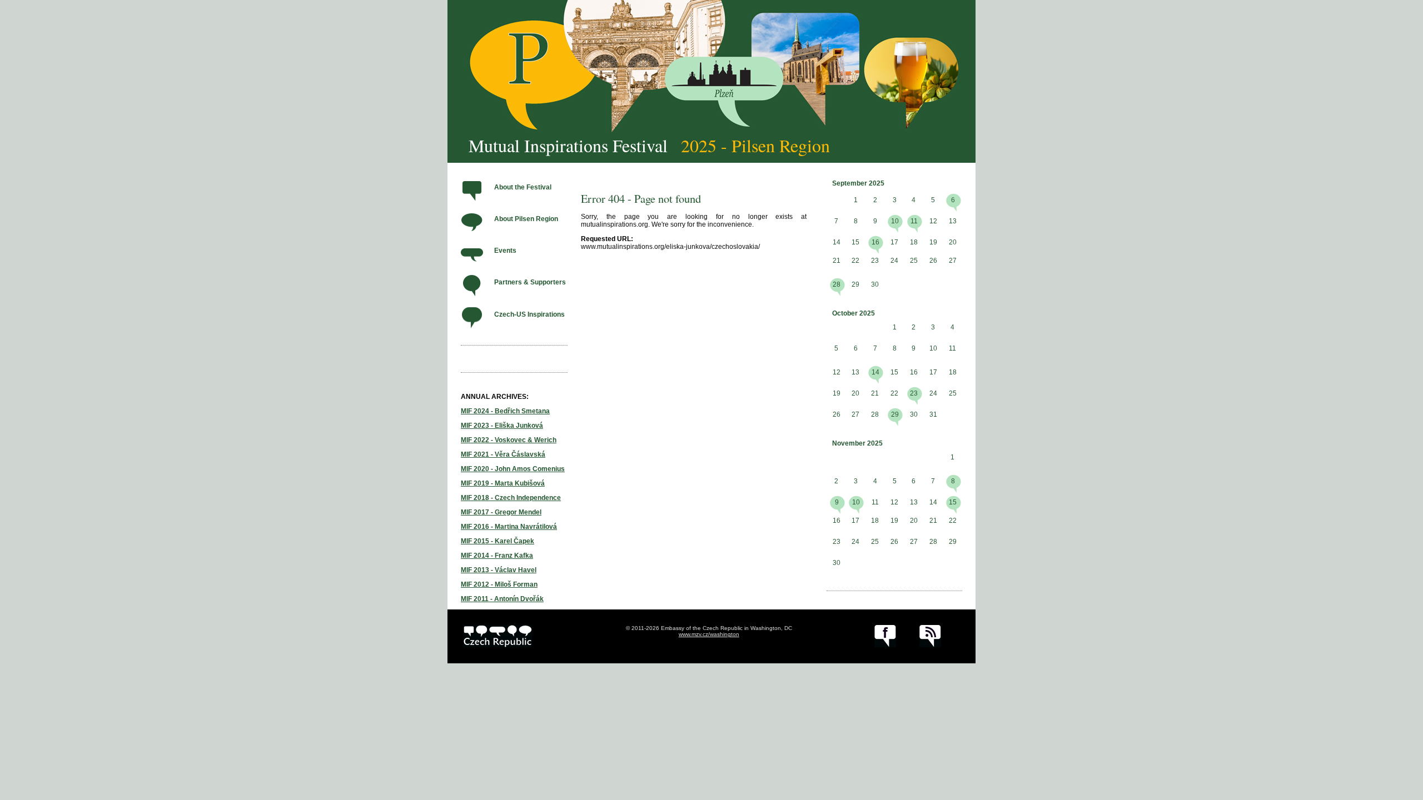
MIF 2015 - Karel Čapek (497, 541)
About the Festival (522, 187)
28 (836, 284)
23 (914, 393)
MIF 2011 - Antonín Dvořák (502, 599)
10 (895, 221)
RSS (930, 636)
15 (953, 502)
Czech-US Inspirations (529, 314)
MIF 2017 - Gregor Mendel (501, 512)
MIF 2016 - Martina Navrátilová (509, 527)
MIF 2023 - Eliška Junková (502, 425)
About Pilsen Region (526, 219)
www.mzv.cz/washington (709, 634)
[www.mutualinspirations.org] (711, 66)
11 (914, 221)
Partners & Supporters (530, 282)
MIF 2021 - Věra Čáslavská (503, 454)
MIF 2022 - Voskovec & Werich (508, 440)
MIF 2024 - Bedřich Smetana (505, 411)
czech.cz (498, 636)
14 (875, 372)
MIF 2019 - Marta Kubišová (503, 483)
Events (505, 250)
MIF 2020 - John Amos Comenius (513, 469)
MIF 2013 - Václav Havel (498, 570)
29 (895, 414)
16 (875, 242)
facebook (885, 636)
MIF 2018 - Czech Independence (511, 498)
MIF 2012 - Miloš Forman (499, 584)
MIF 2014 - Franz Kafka (497, 555)
